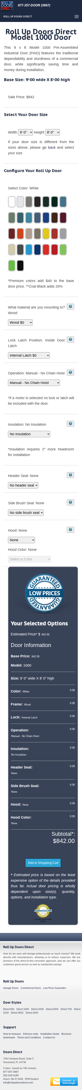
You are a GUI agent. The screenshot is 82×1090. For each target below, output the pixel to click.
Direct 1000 (23, 1009)
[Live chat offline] (64, 1081)
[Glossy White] (12, 202)
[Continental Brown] (54, 218)
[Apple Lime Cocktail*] (12, 265)
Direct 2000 (37, 1009)
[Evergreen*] (54, 202)
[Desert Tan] (29, 233)
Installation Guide (49, 1034)
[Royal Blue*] (46, 218)
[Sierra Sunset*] (46, 249)
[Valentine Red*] (54, 249)
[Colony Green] (12, 218)
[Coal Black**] (20, 265)
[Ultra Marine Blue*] (37, 249)
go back (49, 147)
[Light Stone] (12, 249)
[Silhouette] (29, 202)
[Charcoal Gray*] (20, 249)
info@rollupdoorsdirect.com (18, 1082)
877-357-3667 (11, 1071)
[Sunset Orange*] (20, 233)
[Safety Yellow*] (46, 233)
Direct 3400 (32, 1012)
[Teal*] (29, 218)
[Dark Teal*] (20, 218)
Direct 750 (66, 1009)
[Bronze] (37, 202)
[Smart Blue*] (29, 249)
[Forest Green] (63, 202)
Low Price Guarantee (54, 988)
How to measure (12, 1034)
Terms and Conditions (29, 1037)
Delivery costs (30, 1034)
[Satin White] (20, 202)
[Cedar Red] (12, 233)
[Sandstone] (37, 233)
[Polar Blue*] (37, 218)
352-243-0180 (11, 1075)
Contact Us (49, 1037)
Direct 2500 (52, 1009)
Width (13, 132)
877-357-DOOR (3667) (34, 5)
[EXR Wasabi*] (63, 249)
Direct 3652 (17, 1012)
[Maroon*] (63, 218)
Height (39, 132)
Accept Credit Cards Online (43, 920)
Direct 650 (8, 1009)
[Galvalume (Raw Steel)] (63, 233)
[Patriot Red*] (54, 233)
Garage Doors (11, 988)
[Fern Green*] (46, 202)
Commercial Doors (31, 988)
